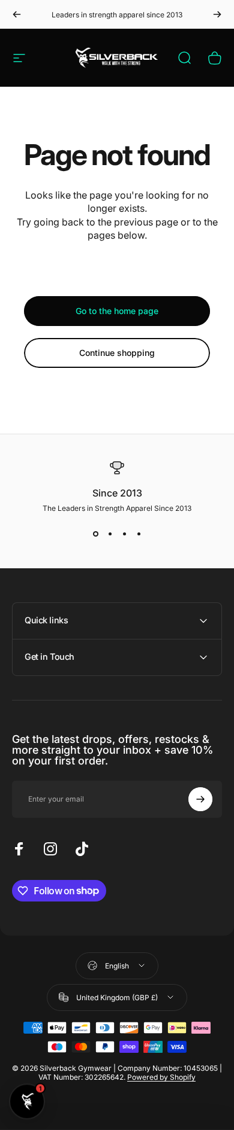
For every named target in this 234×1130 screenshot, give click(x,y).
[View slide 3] (124, 534)
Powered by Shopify (161, 1077)
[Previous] (17, 14)
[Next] (217, 14)
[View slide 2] (110, 534)
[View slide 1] (95, 534)
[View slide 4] (138, 534)
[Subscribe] (200, 799)
